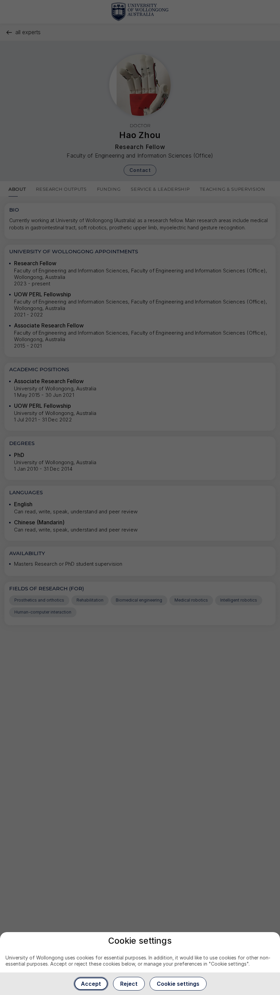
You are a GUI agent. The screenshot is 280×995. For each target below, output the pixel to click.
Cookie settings (178, 983)
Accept (91, 983)
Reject (129, 983)
